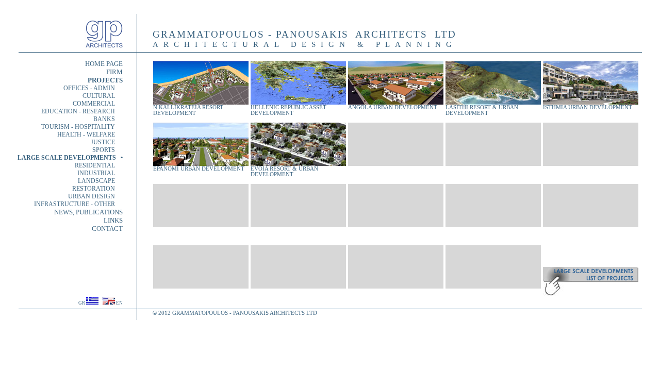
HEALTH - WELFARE (90, 134)
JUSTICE (107, 142)
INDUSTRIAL (100, 173)
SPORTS (107, 150)
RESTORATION (97, 188)
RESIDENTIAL (99, 165)
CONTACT (107, 228)
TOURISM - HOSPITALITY (82, 126)
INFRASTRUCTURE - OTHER (78, 204)
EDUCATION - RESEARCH (82, 111)
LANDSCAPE (100, 180)
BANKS (108, 119)
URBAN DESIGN (91, 196)
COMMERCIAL (98, 103)
